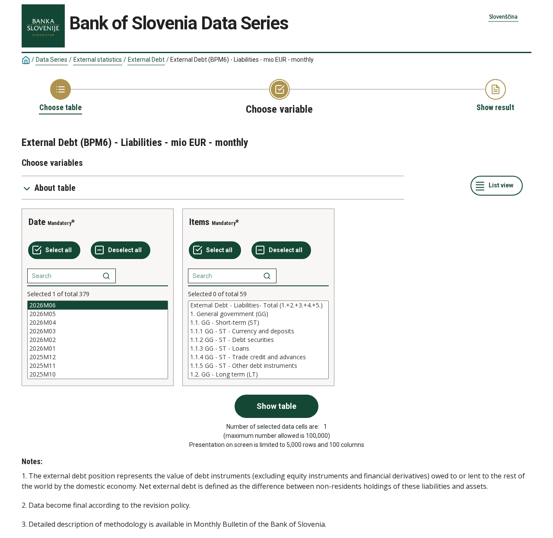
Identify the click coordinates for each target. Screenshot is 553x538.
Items (199, 222)
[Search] (106, 276)
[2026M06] (98, 305)
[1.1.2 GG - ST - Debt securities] (258, 339)
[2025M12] (98, 357)
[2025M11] (98, 365)
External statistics (97, 59)
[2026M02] (98, 339)
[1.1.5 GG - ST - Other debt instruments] (258, 365)
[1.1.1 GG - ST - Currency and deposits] (258, 331)
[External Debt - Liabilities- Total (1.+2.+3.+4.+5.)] (258, 305)
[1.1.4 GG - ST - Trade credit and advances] (258, 357)
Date (37, 222)
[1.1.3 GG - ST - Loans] (258, 348)
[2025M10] (98, 374)
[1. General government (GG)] (258, 314)
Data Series (51, 59)
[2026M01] (98, 348)
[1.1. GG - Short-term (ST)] (258, 322)
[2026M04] (98, 322)
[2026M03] (98, 331)
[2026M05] (98, 314)
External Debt (146, 59)
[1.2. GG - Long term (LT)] (258, 374)
